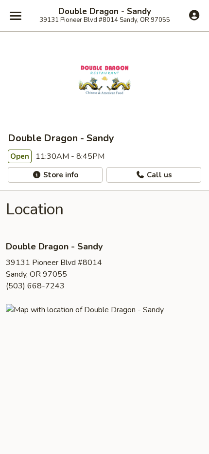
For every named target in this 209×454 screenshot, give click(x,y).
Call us (158, 175)
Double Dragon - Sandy (104, 12)
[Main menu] (15, 15)
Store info (59, 175)
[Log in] (194, 15)
